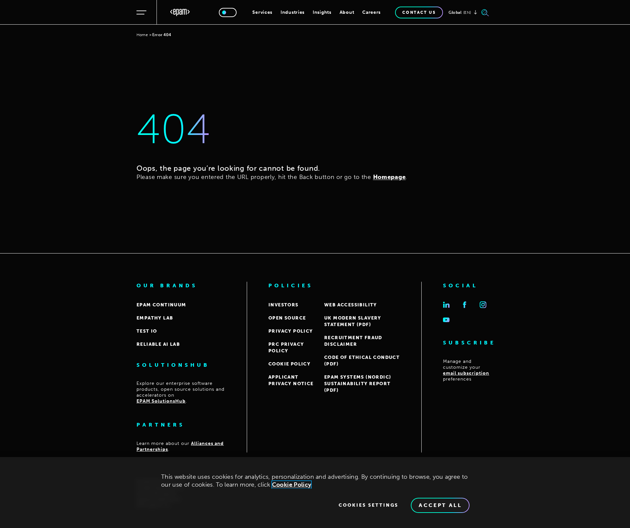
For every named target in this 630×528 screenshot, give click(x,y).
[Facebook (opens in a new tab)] (464, 304)
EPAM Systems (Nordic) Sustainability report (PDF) (357, 383)
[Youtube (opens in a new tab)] (446, 320)
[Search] (485, 12)
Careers (371, 12)
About (347, 12)
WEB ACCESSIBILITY (350, 305)
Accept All (440, 505)
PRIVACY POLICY (290, 331)
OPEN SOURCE (287, 318)
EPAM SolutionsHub (161, 401)
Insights (322, 12)
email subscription (466, 373)
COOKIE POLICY (289, 364)
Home (142, 35)
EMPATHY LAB (154, 318)
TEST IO (146, 331)
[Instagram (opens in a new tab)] (483, 304)
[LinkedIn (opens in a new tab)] (446, 304)
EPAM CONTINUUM (161, 305)
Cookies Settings (368, 505)
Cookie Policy (291, 484)
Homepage (389, 177)
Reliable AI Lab (158, 344)
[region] (315, 492)
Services (262, 12)
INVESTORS (283, 305)
